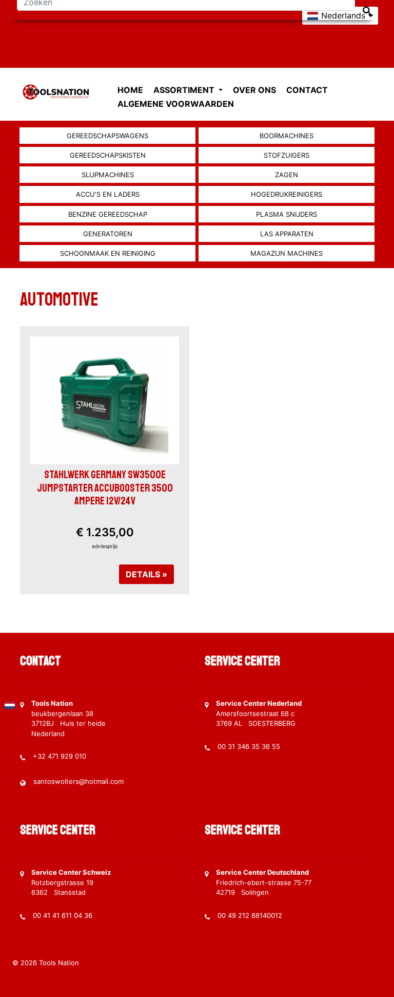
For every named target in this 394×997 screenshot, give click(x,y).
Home (130, 90)
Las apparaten (286, 234)
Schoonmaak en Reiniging (107, 253)
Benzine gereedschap (107, 214)
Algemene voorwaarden (175, 104)
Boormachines (286, 135)
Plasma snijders (286, 214)
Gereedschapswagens (107, 135)
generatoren (107, 234)
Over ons (254, 90)
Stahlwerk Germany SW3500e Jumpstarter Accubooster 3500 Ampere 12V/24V (105, 487)
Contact (307, 90)
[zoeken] (367, 10)
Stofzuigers (286, 155)
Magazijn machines (286, 253)
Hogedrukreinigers (286, 194)
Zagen (286, 175)
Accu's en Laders (108, 194)
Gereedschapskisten (108, 155)
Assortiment (184, 90)
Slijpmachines (108, 175)
